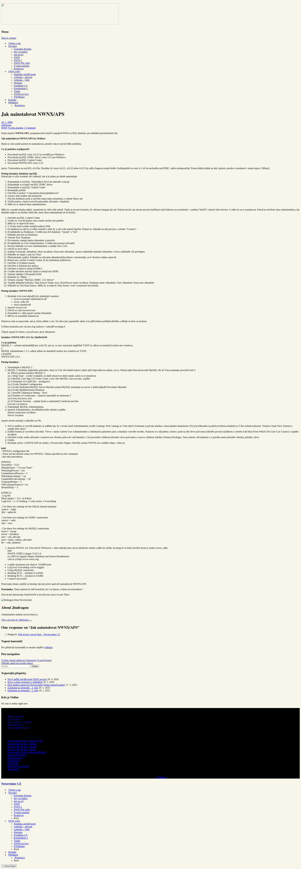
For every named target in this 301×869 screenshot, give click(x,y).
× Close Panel (9, 866)
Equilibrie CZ (20, 85)
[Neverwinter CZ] (60, 22)
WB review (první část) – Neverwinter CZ (39, 634)
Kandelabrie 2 (21, 88)
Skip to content (8, 38)
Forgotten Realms (22, 49)
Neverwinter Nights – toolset (22, 749)
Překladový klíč (15, 725)
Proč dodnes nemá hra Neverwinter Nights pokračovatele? (36, 685)
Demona (18, 83)
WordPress (161, 777)
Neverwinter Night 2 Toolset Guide (25, 740)
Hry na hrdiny (21, 51)
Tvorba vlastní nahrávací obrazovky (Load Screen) (26, 660)
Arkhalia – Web (21, 80)
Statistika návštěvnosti (25, 74)
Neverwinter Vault (17, 754)
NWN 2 (18, 60)
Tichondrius (13, 769)
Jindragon (6, 125)
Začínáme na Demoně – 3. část (23, 687)
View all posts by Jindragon (16, 620)
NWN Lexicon (15, 757)
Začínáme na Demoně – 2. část (23, 690)
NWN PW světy (22, 63)
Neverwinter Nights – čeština (22, 743)
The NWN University (18, 766)
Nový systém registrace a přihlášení (25, 682)
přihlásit (49, 647)
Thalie (17, 91)
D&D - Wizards (15, 716)
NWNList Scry (21, 94)
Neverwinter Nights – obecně (22, 746)
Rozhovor (19, 68)
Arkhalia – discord (23, 77)
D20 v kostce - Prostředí (20, 722)
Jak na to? (19, 54)
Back (16, 818)
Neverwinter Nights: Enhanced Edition (27, 752)
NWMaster (19, 97)
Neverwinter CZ (11, 783)
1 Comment (30, 127)
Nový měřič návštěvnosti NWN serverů (27, 679)
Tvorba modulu (21, 66)
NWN (17, 57)
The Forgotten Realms (19, 727)
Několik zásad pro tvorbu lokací (17, 663)
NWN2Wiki (14, 760)
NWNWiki (13, 763)
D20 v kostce (14, 719)
